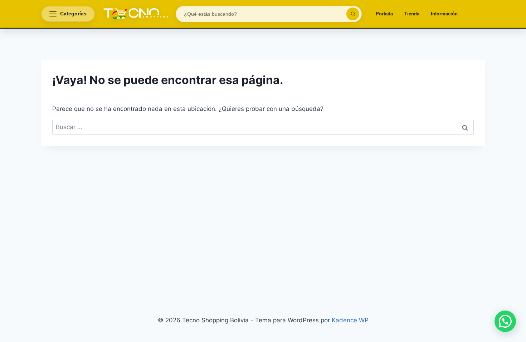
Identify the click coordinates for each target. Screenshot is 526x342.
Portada (384, 13)
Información (444, 13)
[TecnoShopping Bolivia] (135, 14)
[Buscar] (352, 14)
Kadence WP (350, 320)
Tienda (411, 13)
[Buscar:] (263, 127)
